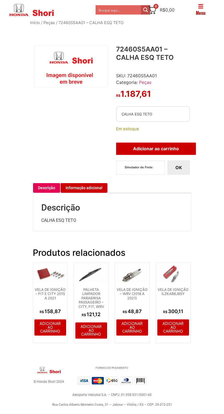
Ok (178, 167)
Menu (200, 13)
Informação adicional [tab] (84, 188)
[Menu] (201, 6)
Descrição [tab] (46, 188)
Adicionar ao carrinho (156, 148)
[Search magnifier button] (145, 10)
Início (35, 22)
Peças (49, 22)
